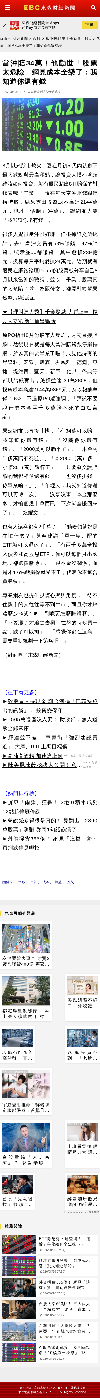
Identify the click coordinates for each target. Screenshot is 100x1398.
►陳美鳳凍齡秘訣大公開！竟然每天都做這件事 (42, 765)
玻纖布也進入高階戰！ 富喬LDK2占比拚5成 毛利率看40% (17, 1055)
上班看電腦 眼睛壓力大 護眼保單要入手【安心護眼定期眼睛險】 (82, 1149)
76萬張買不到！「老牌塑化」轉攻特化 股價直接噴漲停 (82, 1055)
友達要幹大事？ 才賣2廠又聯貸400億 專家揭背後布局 (26, 961)
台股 (37, 38)
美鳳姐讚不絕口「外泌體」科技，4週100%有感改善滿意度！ (82, 1003)
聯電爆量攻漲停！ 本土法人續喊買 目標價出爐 (26, 1013)
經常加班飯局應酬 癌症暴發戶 (82, 1202)
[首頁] (50, 7)
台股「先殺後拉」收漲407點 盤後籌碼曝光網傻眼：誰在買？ (17, 1202)
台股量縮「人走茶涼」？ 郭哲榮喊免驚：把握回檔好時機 (26, 1160)
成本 (46, 882)
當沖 (34, 882)
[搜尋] (92, 12)
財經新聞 (20, 38)
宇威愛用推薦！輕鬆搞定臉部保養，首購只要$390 (26, 1108)
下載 (89, 25)
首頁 (4, 38)
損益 (58, 882)
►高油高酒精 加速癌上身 (32, 756)
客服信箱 (25, 1388)
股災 (70, 882)
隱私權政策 (78, 1388)
